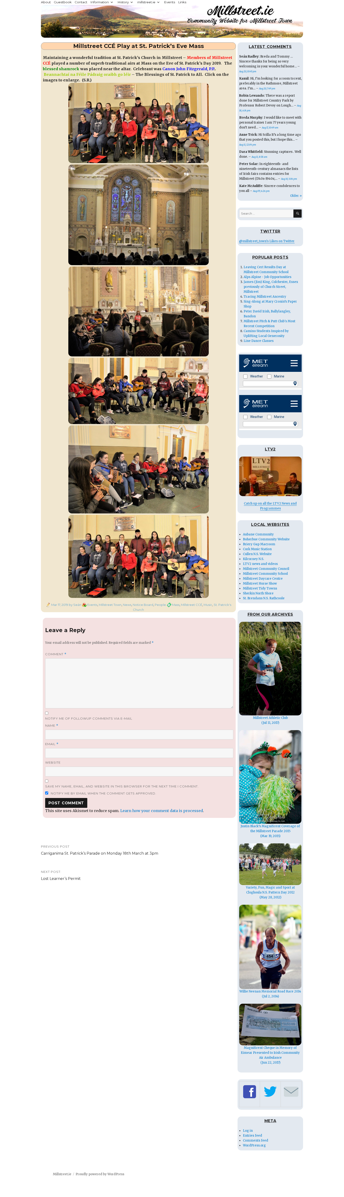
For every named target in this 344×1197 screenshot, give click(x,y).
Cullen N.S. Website (257, 554)
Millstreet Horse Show (260, 584)
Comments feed (255, 1140)
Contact (81, 2)
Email (52, 744)
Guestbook (63, 2)
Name (51, 726)
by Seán (74, 605)
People (160, 605)
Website (53, 762)
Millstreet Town (110, 605)
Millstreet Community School (265, 574)
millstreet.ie (146, 2)
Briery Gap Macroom (259, 544)
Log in (248, 1131)
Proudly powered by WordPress (100, 1174)
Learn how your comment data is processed (161, 810)
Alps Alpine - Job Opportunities (267, 277)
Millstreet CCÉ (191, 605)
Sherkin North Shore (258, 593)
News (127, 605)
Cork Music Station (257, 549)
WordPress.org (254, 1145)
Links (182, 2)
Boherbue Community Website (266, 539)
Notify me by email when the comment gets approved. (103, 793)
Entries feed (252, 1136)
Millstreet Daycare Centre (263, 579)
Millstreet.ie (62, 1174)
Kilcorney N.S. (253, 559)
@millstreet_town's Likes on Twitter (267, 241)
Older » (296, 196)
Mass (175, 605)
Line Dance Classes (259, 341)
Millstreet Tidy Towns (260, 588)
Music (208, 605)
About (46, 2)
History (123, 2)
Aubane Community (258, 534)
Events (169, 2)
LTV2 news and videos (260, 564)
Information (99, 2)
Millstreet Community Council (266, 569)
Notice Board (143, 605)
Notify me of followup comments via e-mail (88, 718)
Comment (55, 654)
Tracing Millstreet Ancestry (265, 297)
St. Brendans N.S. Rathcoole (264, 598)
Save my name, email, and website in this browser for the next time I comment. (122, 786)
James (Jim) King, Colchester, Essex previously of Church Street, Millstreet (271, 287)
